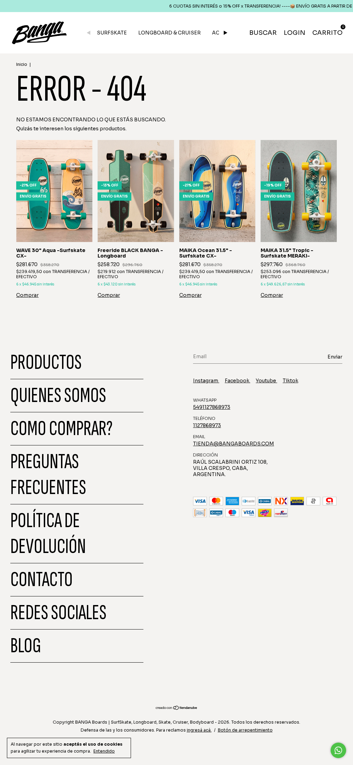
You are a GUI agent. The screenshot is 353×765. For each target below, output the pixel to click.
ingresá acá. (199, 730)
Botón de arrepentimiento (245, 730)
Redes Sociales (58, 613)
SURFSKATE (112, 33)
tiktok (290, 381)
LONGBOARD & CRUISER (169, 33)
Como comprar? (61, 429)
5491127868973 (211, 407)
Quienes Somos (58, 396)
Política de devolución (48, 534)
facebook (237, 381)
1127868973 (207, 425)
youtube (266, 381)
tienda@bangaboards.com (233, 444)
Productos (46, 362)
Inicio (21, 64)
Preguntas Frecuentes (48, 475)
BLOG (25, 646)
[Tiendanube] (176, 708)
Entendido (104, 751)
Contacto (41, 580)
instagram (206, 381)
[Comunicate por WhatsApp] (338, 750)
